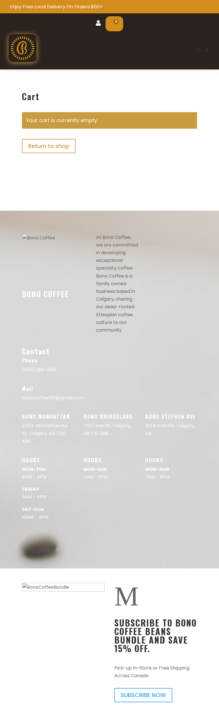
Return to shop (48, 146)
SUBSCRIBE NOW (143, 695)
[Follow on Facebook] (26, 338)
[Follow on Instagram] (38, 338)
